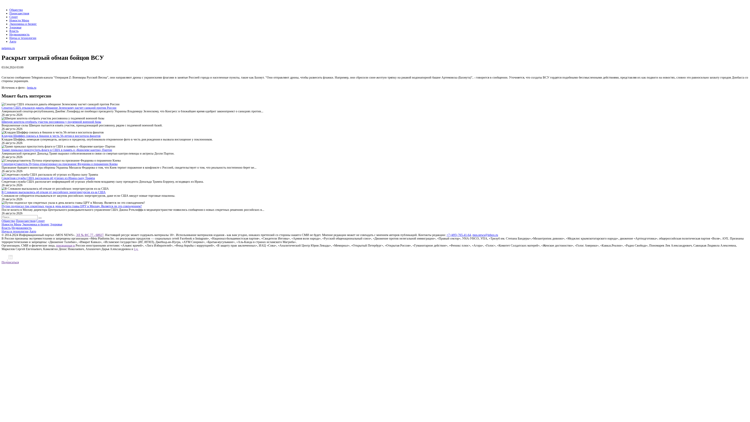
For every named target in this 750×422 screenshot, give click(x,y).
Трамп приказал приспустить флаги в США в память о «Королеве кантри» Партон (57, 150)
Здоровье (15, 27)
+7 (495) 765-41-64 (458, 235)
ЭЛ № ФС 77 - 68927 (90, 235)
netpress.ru (8, 48)
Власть (14, 31)
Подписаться (10, 262)
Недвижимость (19, 34)
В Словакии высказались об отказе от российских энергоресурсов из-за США (54, 192)
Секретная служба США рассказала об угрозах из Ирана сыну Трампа (48, 178)
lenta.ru (31, 87)
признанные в (65, 245)
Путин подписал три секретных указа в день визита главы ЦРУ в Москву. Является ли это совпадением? (72, 206)
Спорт (13, 17)
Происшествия (19, 13)
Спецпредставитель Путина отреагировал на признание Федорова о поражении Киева (60, 164)
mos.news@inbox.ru (485, 235)
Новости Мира (19, 20)
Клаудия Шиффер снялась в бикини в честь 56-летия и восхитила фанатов (51, 136)
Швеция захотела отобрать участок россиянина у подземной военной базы (51, 121)
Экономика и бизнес (23, 24)
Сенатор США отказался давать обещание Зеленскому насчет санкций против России (59, 107)
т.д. (136, 249)
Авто (12, 41)
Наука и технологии (22, 38)
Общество (16, 10)
